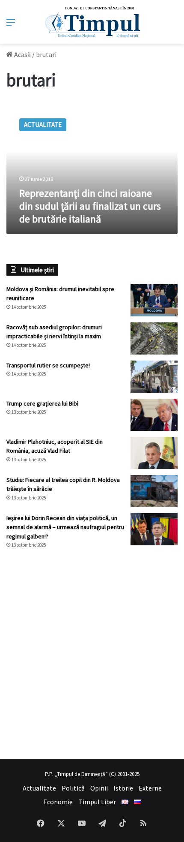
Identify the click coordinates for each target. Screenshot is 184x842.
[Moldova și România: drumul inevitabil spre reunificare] (154, 300)
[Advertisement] (92, 654)
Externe (150, 788)
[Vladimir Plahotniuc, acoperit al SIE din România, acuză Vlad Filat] (154, 453)
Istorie (123, 788)
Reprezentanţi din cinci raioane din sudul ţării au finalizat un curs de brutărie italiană (90, 206)
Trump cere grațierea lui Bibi (42, 403)
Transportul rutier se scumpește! (48, 365)
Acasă (22, 54)
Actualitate (39, 788)
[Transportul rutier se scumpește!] (154, 377)
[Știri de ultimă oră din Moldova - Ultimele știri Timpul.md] (92, 22)
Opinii (99, 788)
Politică (73, 788)
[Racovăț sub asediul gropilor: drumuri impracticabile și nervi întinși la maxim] (154, 338)
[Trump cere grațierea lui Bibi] (154, 415)
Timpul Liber (97, 801)
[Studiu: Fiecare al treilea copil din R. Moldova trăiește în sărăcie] (154, 491)
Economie (58, 801)
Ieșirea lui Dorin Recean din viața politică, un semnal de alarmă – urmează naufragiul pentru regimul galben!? (65, 527)
